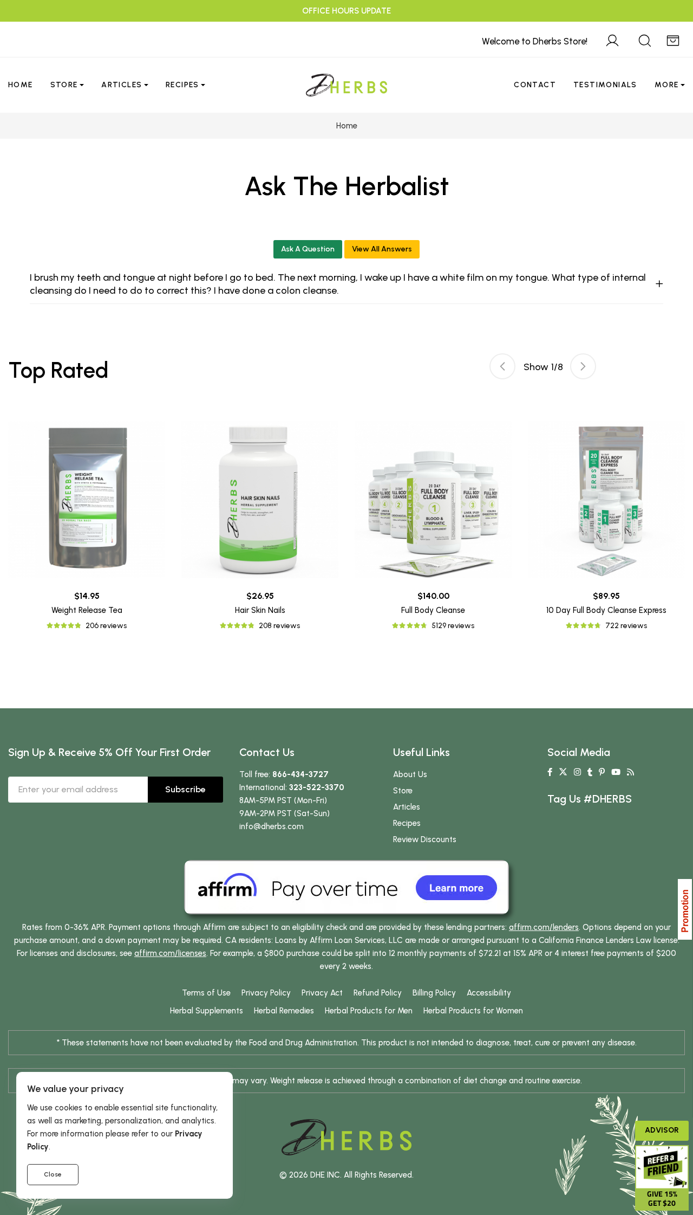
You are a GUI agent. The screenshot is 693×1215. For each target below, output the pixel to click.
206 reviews (106, 625)
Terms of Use (206, 993)
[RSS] (630, 772)
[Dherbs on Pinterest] (602, 772)
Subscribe (185, 789)
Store (64, 84)
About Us (410, 774)
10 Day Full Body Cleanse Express (606, 610)
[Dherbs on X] (563, 772)
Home (20, 84)
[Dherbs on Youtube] (615, 772)
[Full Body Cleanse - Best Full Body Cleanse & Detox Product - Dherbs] (433, 499)
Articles (121, 84)
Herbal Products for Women (473, 1011)
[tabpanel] (433, 526)
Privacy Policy (266, 993)
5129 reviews (453, 625)
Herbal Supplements (206, 1011)
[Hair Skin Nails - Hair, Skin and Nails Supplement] (259, 499)
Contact (535, 84)
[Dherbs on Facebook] (549, 772)
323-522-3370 (316, 787)
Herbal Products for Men (369, 1011)
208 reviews (279, 625)
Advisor (662, 1130)
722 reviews (626, 625)
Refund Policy (378, 993)
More (667, 84)
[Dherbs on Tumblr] (589, 772)
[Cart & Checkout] (673, 39)
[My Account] (612, 39)
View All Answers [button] (382, 249)
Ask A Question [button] (308, 249)
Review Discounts (424, 839)
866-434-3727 (300, 774)
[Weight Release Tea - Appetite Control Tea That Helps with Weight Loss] (86, 499)
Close (53, 1174)
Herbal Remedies (284, 1011)
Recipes (182, 84)
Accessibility (489, 993)
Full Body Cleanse (433, 610)
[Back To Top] (663, 30)
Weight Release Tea (86, 610)
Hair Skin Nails (260, 610)
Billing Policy (434, 993)
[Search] (644, 39)
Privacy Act (322, 993)
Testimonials (605, 84)
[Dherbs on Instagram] (577, 772)
